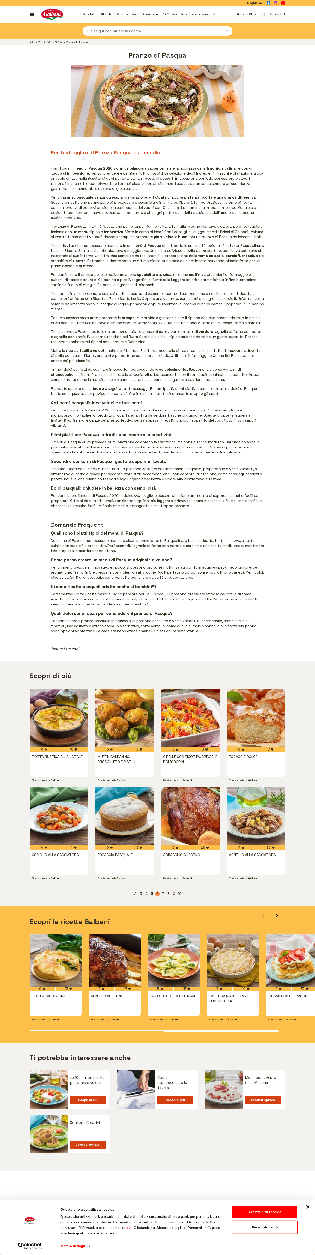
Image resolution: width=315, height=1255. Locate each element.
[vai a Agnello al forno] (115, 960)
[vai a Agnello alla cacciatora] (256, 816)
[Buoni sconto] (264, 14)
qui (129, 1228)
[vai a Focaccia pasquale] (124, 816)
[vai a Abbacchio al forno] (190, 816)
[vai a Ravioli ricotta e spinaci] (174, 960)
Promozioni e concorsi (198, 14)
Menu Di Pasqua (56, 42)
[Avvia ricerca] (223, 31)
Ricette (106, 14)
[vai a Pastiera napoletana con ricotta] (233, 960)
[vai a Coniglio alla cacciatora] (59, 816)
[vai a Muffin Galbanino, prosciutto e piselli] (124, 718)
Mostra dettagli (72, 1246)
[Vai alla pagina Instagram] (275, 3)
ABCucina (170, 14)
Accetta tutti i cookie (264, 1212)
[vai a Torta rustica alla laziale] (59, 718)
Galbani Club (246, 14)
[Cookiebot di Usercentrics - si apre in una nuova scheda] (30, 1246)
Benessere (150, 14)
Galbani (34, 42)
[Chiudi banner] (307, 1207)
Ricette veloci (127, 14)
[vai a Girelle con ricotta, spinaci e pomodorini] (190, 718)
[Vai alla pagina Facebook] (268, 3)
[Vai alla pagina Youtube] (283, 3)
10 (180, 893)
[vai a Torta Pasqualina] (56, 960)
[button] (277, 915)
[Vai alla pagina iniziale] (52, 14)
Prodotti (89, 14)
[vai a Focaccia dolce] (256, 718)
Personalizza (262, 1227)
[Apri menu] (32, 14)
